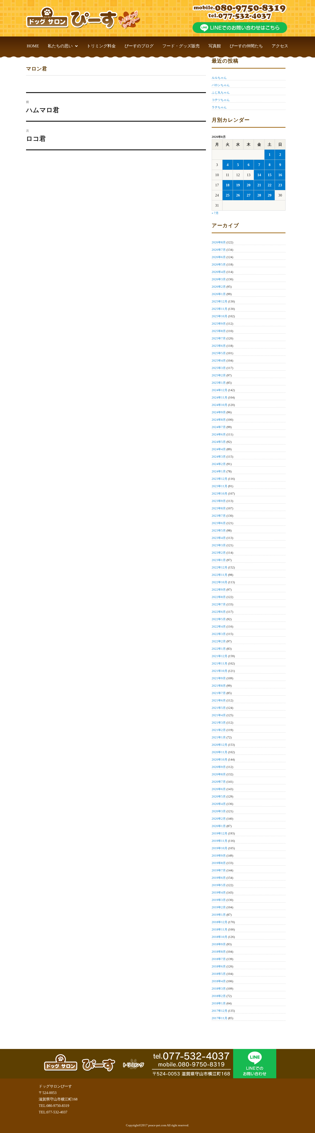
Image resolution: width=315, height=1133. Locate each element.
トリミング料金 (101, 46)
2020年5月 (219, 796)
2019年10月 (219, 848)
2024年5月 (219, 442)
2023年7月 (219, 515)
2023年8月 (219, 508)
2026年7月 (219, 249)
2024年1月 (219, 471)
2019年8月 (219, 863)
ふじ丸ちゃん (221, 92)
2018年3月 (219, 988)
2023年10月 (219, 493)
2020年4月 (219, 804)
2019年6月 (219, 877)
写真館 (214, 46)
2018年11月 (219, 929)
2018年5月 (219, 974)
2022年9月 (219, 589)
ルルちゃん (219, 77)
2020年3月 (219, 811)
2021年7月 (219, 693)
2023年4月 (219, 538)
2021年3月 (219, 722)
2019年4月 (219, 892)
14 (259, 175)
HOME (33, 46)
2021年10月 (219, 671)
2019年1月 (219, 914)
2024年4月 (219, 449)
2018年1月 (219, 1003)
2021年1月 (219, 737)
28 (259, 195)
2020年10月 (219, 759)
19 (238, 185)
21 (259, 185)
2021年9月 (219, 678)
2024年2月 (219, 464)
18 (227, 185)
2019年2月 (219, 907)
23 (280, 185)
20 (248, 185)
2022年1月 (219, 648)
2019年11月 (219, 841)
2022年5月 (219, 619)
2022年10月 (219, 582)
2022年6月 (219, 611)
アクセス (280, 46)
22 (269, 185)
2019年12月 (219, 833)
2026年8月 (219, 242)
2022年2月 (219, 641)
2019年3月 (219, 900)
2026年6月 (219, 257)
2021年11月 (219, 663)
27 (248, 195)
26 (238, 195)
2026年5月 (219, 264)
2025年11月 (219, 309)
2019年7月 (219, 870)
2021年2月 (219, 730)
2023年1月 (219, 560)
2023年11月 (219, 486)
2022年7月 (219, 604)
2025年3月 (219, 368)
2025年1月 (219, 382)
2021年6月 (219, 700)
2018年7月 (219, 959)
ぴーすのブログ (139, 46)
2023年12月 (219, 478)
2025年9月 (219, 323)
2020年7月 (219, 781)
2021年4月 (219, 715)
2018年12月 (219, 922)
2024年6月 (219, 434)
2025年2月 (219, 375)
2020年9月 (219, 767)
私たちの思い (60, 46)
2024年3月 (219, 456)
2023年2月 (219, 552)
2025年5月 (219, 353)
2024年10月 (219, 405)
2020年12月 (219, 744)
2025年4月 (219, 360)
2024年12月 (219, 390)
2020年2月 (219, 818)
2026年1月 (219, 294)
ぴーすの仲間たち (246, 46)
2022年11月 (219, 575)
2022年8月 (219, 597)
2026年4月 (219, 272)
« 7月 (215, 213)
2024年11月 (219, 397)
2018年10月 (219, 937)
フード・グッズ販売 (181, 46)
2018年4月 (219, 981)
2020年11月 (219, 752)
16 (280, 175)
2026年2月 (219, 286)
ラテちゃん (219, 107)
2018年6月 (219, 966)
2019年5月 (219, 885)
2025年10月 (219, 316)
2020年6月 (219, 789)
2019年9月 (219, 855)
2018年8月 (219, 951)
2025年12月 (219, 301)
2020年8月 (219, 774)
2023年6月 (219, 523)
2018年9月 (219, 944)
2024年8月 (219, 419)
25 (227, 195)
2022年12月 (219, 567)
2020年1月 (219, 826)
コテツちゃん (221, 100)
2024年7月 (219, 427)
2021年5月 (219, 708)
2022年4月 (219, 626)
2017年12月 (219, 1010)
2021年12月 (219, 656)
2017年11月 (219, 1018)
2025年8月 (219, 331)
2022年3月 (219, 634)
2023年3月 (219, 545)
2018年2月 (219, 996)
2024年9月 (219, 412)
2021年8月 (219, 685)
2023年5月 (219, 530)
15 (269, 175)
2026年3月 (219, 279)
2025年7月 (219, 338)
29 (269, 195)
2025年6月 (219, 345)
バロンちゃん (221, 85)
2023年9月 (219, 501)
